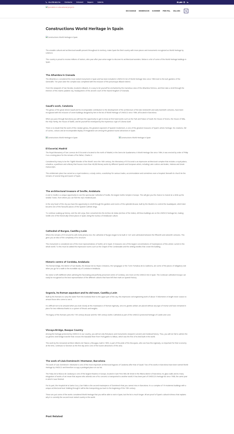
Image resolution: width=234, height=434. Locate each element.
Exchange (131, 11)
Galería (100, 2)
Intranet (79, 2)
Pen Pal (166, 11)
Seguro (90, 2)
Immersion (144, 11)
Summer (156, 11)
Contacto (68, 2)
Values (176, 11)
